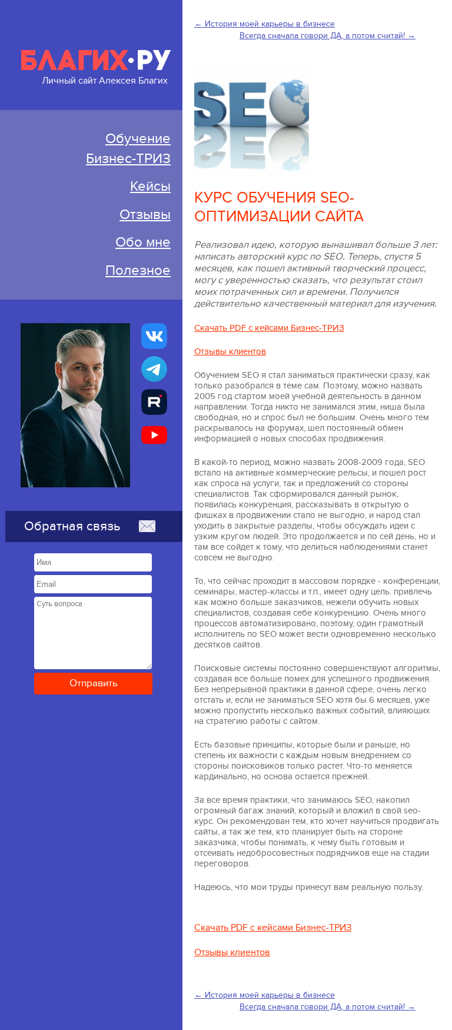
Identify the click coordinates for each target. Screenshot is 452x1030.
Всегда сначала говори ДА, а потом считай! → (328, 36)
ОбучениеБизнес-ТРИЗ (128, 148)
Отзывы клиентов (230, 351)
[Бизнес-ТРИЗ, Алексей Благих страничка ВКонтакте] (154, 336)
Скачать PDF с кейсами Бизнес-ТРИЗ (269, 328)
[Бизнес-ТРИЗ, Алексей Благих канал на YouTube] (154, 435)
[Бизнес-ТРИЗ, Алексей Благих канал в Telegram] (154, 369)
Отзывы (145, 214)
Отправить (93, 683)
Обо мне (143, 242)
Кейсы (150, 186)
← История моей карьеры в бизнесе (264, 24)
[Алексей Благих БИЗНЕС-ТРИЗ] (154, 402)
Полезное (138, 270)
